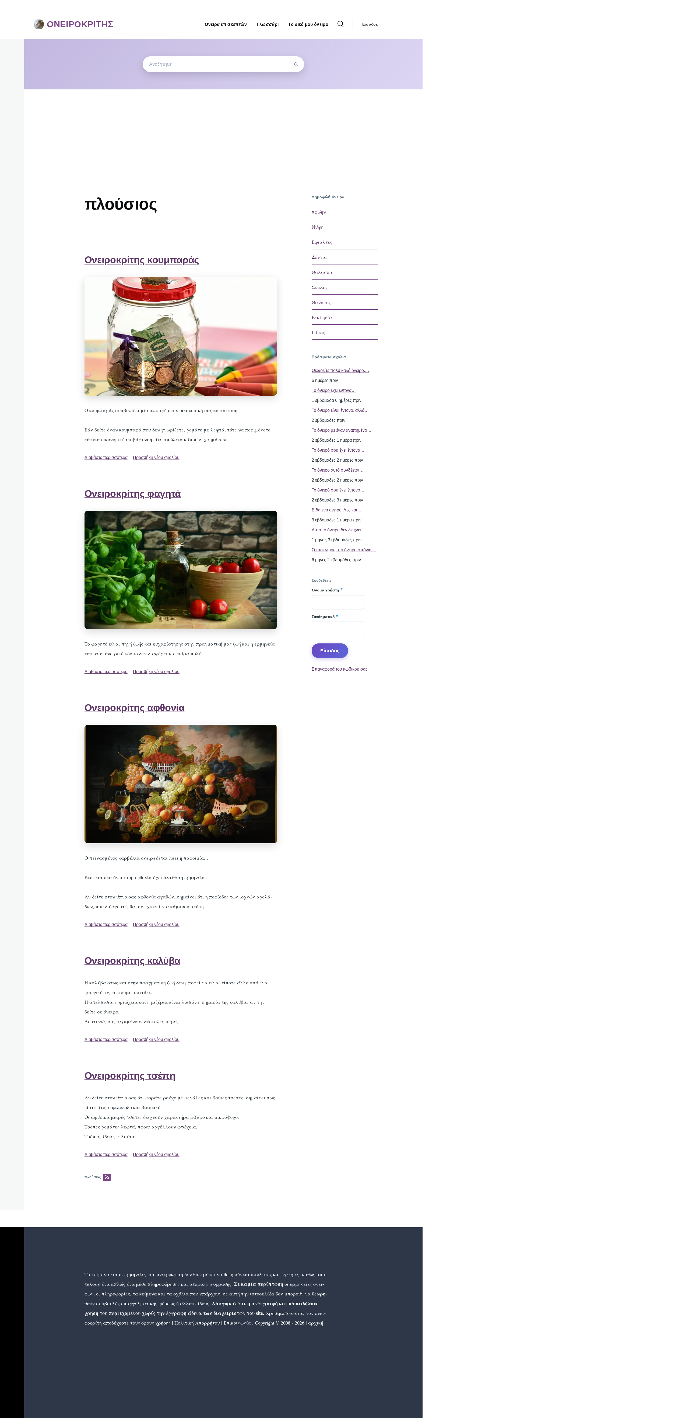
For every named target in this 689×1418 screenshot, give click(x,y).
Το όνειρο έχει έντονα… (334, 390)
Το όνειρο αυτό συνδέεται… (338, 470)
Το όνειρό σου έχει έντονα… (338, 450)
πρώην (319, 211)
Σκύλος (320, 287)
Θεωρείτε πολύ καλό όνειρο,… (340, 370)
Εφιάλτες (322, 242)
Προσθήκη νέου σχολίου (156, 457)
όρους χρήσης (156, 1322)
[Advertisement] (223, 130)
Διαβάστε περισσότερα (106, 457)
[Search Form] (340, 24)
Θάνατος (321, 302)
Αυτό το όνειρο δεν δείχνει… (338, 530)
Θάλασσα (322, 272)
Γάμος (318, 332)
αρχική (315, 1322)
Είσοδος (370, 24)
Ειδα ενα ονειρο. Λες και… (336, 510)
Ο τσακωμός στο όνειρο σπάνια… (344, 550)
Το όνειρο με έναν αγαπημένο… (341, 430)
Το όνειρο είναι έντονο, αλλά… (340, 410)
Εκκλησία (322, 317)
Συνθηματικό (323, 617)
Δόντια (319, 257)
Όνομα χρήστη (325, 590)
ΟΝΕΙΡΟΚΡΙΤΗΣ (80, 24)
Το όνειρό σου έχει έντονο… (338, 490)
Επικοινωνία (237, 1322)
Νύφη (318, 227)
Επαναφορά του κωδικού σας (340, 669)
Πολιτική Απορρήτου (196, 1322)
